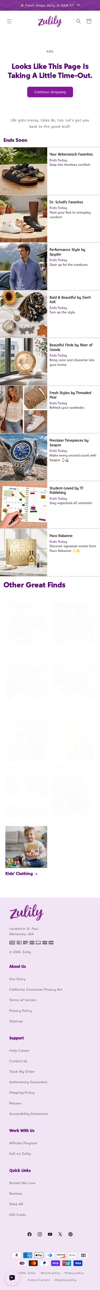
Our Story (17, 979)
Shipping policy (66, 1280)
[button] (9, 21)
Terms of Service (23, 1000)
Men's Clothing (67, 822)
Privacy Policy (20, 1011)
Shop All (16, 1204)
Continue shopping (50, 92)
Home (59, 766)
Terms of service (39, 1280)
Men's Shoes (17, 822)
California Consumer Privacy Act (35, 989)
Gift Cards (17, 1215)
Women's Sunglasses (26, 705)
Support (16, 1038)
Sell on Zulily (20, 1153)
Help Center (19, 1050)
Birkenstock (64, 705)
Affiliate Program (23, 1143)
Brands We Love (22, 1183)
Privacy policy (74, 1273)
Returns (15, 1103)
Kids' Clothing (19, 873)
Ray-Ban (13, 766)
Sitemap (16, 1021)
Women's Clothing (23, 650)
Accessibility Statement (28, 1114)
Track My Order (22, 1071)
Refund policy (50, 1273)
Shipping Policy (22, 1092)
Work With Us (21, 1130)
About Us (17, 966)
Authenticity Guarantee (28, 1082)
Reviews (15, 1193)
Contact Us (18, 1061)
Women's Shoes (68, 650)
